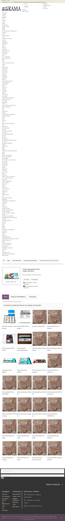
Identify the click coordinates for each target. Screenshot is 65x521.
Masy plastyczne (6, 58)
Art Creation (5, 72)
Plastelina (4, 231)
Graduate (4, 78)
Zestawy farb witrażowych (8, 123)
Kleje (3, 46)
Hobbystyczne (5, 252)
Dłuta (3, 147)
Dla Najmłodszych (6, 237)
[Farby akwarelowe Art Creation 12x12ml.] (54, 426)
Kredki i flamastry (6, 240)
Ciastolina (4, 235)
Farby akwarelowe (6, 99)
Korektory (4, 187)
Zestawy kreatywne (7, 243)
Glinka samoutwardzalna (8, 62)
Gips (3, 61)
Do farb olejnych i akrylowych (9, 160)
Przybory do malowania (7, 216)
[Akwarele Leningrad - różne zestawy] (9, 316)
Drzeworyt (4, 41)
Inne (3, 19)
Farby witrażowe (6, 116)
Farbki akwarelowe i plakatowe (9, 217)
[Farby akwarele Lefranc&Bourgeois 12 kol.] (24, 338)
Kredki (44, 6)
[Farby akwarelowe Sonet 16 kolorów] (39, 338)
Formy (3, 64)
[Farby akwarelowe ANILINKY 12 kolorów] (54, 404)
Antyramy (4, 175)
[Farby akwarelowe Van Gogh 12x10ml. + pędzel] (9, 426)
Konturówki (4, 126)
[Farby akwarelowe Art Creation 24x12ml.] (9, 448)
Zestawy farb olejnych (7, 81)
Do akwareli (5, 158)
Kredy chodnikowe (6, 244)
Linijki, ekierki (5, 182)
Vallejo (3, 93)
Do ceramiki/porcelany (7, 134)
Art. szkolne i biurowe (7, 178)
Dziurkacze (5, 191)
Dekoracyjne (5, 255)
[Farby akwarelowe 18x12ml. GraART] (54, 448)
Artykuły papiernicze (7, 220)
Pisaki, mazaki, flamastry (8, 213)
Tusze (3, 37)
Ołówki (3, 28)
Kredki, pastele (5, 211)
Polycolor (4, 12)
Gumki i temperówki (7, 155)
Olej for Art (4, 76)
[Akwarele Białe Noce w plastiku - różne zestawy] (24, 316)
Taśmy (3, 193)
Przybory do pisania (7, 197)
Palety (3, 149)
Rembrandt (4, 69)
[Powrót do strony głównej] (3, 261)
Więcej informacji (18, 297)
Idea (3, 122)
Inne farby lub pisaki (7, 131)
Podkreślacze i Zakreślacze (9, 200)
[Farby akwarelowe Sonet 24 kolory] (54, 338)
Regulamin (15, 502)
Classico (4, 73)
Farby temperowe (6, 106)
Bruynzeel (45, 8)
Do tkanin (4, 132)
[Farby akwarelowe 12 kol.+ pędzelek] (39, 360)
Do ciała (4, 135)
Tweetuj (27, 279)
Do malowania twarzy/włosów (9, 140)
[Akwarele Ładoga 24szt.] (39, 316)
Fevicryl (4, 88)
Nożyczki (4, 184)
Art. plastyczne (47, 5)
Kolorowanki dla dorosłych (8, 253)
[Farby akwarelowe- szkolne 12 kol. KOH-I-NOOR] (39, 404)
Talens (3, 117)
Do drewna (4, 138)
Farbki (3, 241)
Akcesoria (4, 141)
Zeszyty (4, 222)
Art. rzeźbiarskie (6, 56)
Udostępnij (35, 279)
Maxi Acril (4, 87)
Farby (3, 66)
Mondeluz (4, 17)
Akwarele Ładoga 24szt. (38, 326)
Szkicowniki (5, 164)
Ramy (3, 173)
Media (3, 167)
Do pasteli (4, 161)
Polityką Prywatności (12, 518)
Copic (3, 55)
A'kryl (3, 85)
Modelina (4, 232)
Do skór (4, 137)
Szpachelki (4, 146)
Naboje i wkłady (6, 208)
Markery (4, 203)
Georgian (4, 75)
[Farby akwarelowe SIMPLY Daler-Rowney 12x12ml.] (9, 360)
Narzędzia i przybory (7, 143)
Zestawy (4, 32)
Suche (3, 22)
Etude (3, 79)
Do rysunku (5, 163)
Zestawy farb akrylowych (8, 97)
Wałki (3, 153)
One (3, 109)
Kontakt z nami (5, 0)
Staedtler (4, 14)
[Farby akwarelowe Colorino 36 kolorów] (39, 382)
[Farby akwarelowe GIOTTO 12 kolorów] (54, 382)
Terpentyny (4, 169)
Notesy (4, 226)
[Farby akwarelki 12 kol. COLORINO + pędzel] (9, 382)
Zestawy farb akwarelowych (9, 105)
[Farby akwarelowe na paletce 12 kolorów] (54, 360)
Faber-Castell (25, 11)
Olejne (3, 23)
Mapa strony (16, 506)
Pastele (4, 20)
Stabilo (3, 16)
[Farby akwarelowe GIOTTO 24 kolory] (9, 404)
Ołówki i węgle (5, 26)
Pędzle (3, 144)
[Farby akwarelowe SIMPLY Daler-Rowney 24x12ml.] (24, 360)
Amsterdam (5, 84)
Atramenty (4, 206)
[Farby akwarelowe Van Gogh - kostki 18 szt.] (24, 426)
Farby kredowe (5, 128)
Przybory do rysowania (7, 210)
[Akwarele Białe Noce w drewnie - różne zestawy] (54, 316)
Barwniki (4, 129)
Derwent (24, 9)
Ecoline (4, 103)
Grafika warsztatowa (7, 38)
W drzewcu (4, 25)
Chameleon (5, 52)
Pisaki (3, 34)
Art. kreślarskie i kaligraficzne (9, 31)
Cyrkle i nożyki (5, 188)
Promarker (4, 53)
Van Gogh (4, 70)
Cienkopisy (4, 202)
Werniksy (4, 170)
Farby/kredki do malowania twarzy (10, 238)
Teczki (3, 223)
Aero (3, 108)
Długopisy (4, 199)
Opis (5, 297)
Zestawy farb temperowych (8, 114)
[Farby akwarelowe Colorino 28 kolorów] (24, 382)
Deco (3, 119)
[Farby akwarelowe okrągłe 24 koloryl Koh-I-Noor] (24, 404)
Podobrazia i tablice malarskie (9, 150)
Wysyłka (32, 297)
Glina (3, 59)
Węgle (3, 29)
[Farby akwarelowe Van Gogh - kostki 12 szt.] (24, 448)
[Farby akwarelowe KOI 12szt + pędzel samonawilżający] (9, 338)
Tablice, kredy (5, 194)
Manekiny (4, 166)
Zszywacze (5, 190)
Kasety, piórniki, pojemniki (8, 176)
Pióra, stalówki (5, 35)
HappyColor (5, 111)
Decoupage (5, 43)
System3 (4, 91)
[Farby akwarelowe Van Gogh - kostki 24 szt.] (39, 426)
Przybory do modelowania (8, 229)
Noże (3, 152)
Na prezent (4, 246)
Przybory (4, 49)
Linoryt (3, 40)
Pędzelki (4, 219)
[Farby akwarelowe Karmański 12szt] (39, 448)
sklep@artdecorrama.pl (36, 506)
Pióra (3, 205)
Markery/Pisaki (5, 50)
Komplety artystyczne (7, 247)
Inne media (4, 172)
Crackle (4, 44)
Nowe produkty (16, 494)
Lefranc (4, 113)
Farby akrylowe (5, 82)
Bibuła (3, 228)
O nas (14, 504)
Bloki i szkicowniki (6, 156)
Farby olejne (5, 67)
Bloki (3, 225)
